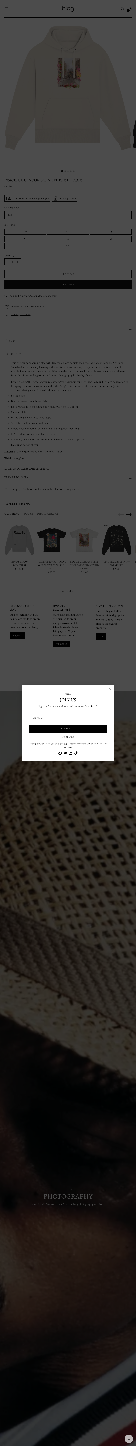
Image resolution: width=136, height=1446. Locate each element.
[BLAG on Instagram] (71, 753)
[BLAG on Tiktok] (76, 753)
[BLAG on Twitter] (65, 753)
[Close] (109, 688)
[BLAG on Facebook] (60, 753)
